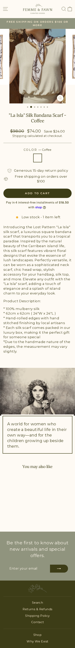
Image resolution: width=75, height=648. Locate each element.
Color (38, 150)
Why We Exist (37, 641)
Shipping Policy (37, 616)
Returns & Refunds (37, 609)
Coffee (38, 158)
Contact (37, 622)
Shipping (19, 136)
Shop (37, 635)
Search (37, 602)
